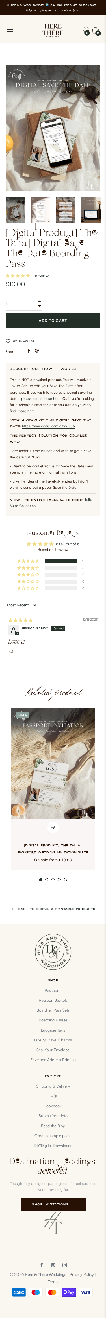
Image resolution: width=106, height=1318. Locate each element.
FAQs (53, 1095)
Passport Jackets (53, 1000)
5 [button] (65, 879)
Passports (53, 990)
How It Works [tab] (59, 369)
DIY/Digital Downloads (53, 1145)
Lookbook (53, 1105)
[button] (18, 275)
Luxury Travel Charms (53, 1039)
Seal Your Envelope (53, 1049)
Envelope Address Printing (53, 1059)
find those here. (23, 411)
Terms (53, 1281)
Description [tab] (24, 369)
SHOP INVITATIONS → (53, 1204)
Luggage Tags (53, 1030)
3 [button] (53, 879)
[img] (20, 620)
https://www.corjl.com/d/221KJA (48, 426)
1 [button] (40, 879)
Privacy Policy (82, 1274)
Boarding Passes (53, 1019)
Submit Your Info (53, 1115)
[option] (53, 795)
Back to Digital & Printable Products (56, 909)
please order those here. (41, 398)
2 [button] (46, 879)
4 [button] (59, 879)
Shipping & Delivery (53, 1086)
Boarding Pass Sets (53, 1010)
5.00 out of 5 (67, 543)
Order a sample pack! (53, 1135)
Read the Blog (53, 1125)
